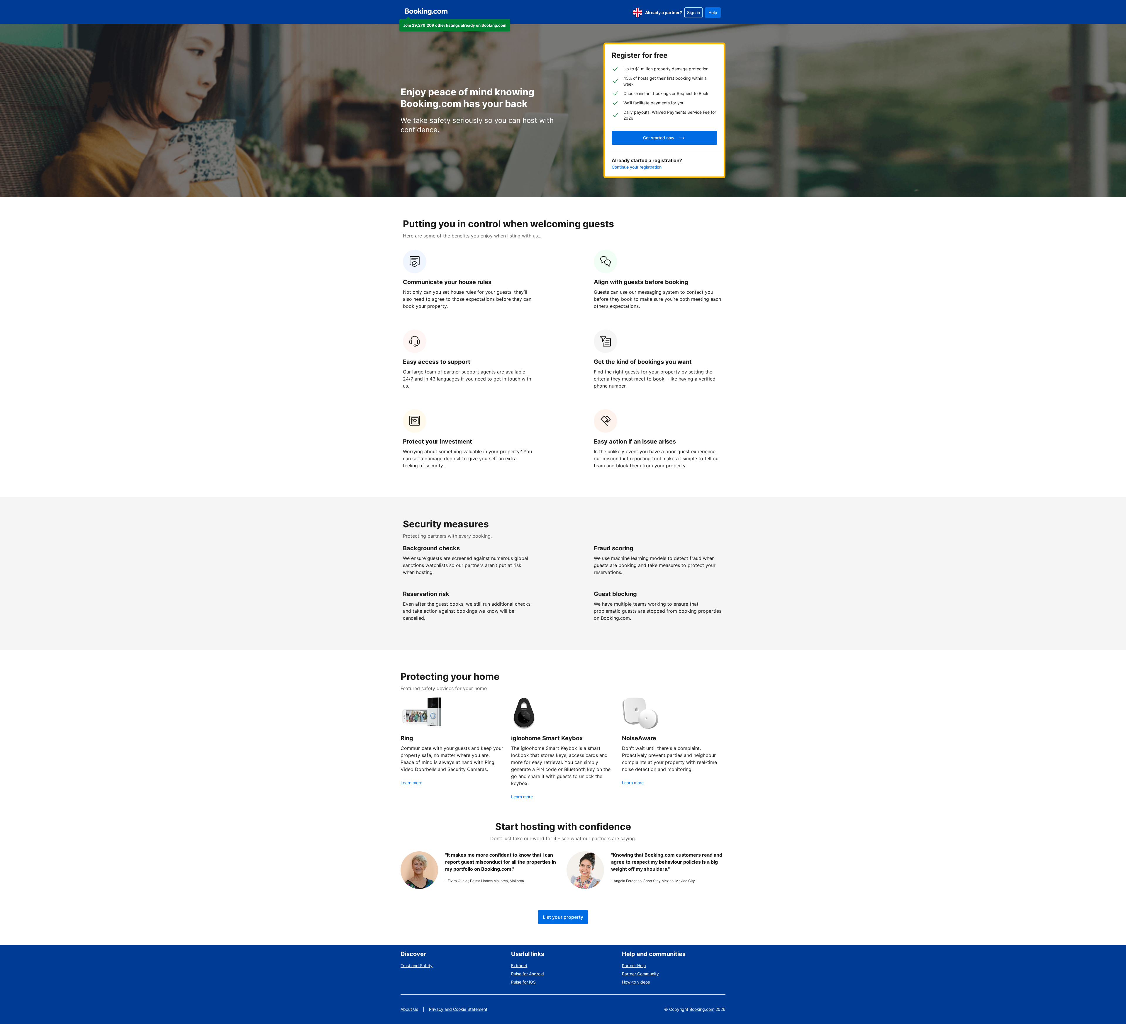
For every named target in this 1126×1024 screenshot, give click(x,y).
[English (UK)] (637, 12)
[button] (454, 25)
